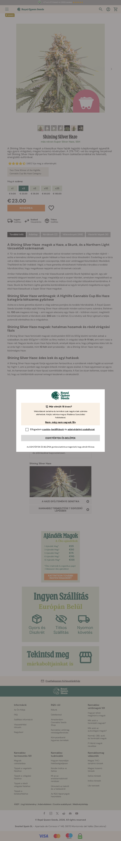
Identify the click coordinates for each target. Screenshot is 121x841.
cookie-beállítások (53, 429)
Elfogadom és (62, 429)
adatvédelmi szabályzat (81, 429)
